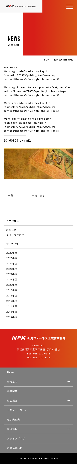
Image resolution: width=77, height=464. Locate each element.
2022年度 (11, 274)
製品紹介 (12, 400)
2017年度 (11, 301)
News (10, 372)
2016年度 (11, 306)
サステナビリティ (17, 410)
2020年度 (11, 284)
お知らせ (11, 229)
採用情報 (12, 429)
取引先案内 (13, 419)
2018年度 (11, 295)
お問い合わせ (15, 448)
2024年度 (11, 263)
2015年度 (11, 311)
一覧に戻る (38, 195)
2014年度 (11, 317)
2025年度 (11, 258)
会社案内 (12, 381)
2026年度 (11, 252)
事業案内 (12, 391)
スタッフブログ (15, 235)
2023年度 (11, 268)
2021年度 (11, 279)
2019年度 (11, 290)
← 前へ (12, 195)
